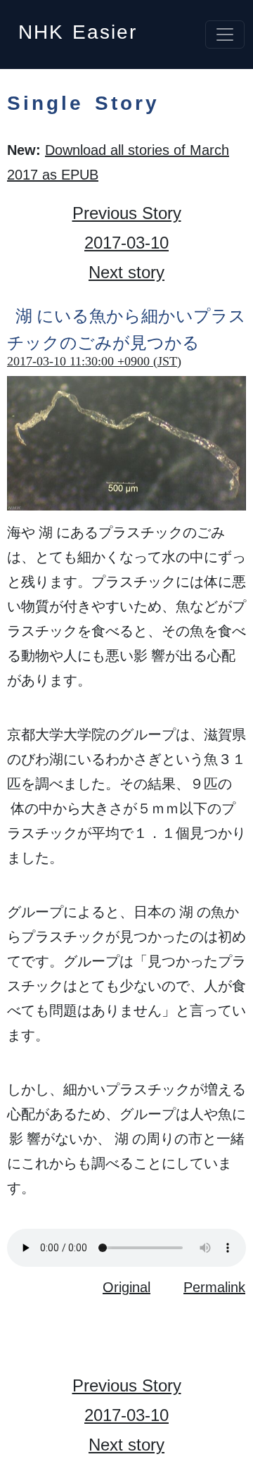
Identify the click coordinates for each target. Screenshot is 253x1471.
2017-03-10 (126, 242)
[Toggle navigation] (225, 34)
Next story (126, 272)
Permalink (214, 1287)
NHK (77, 28)
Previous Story (126, 213)
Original (126, 1287)
